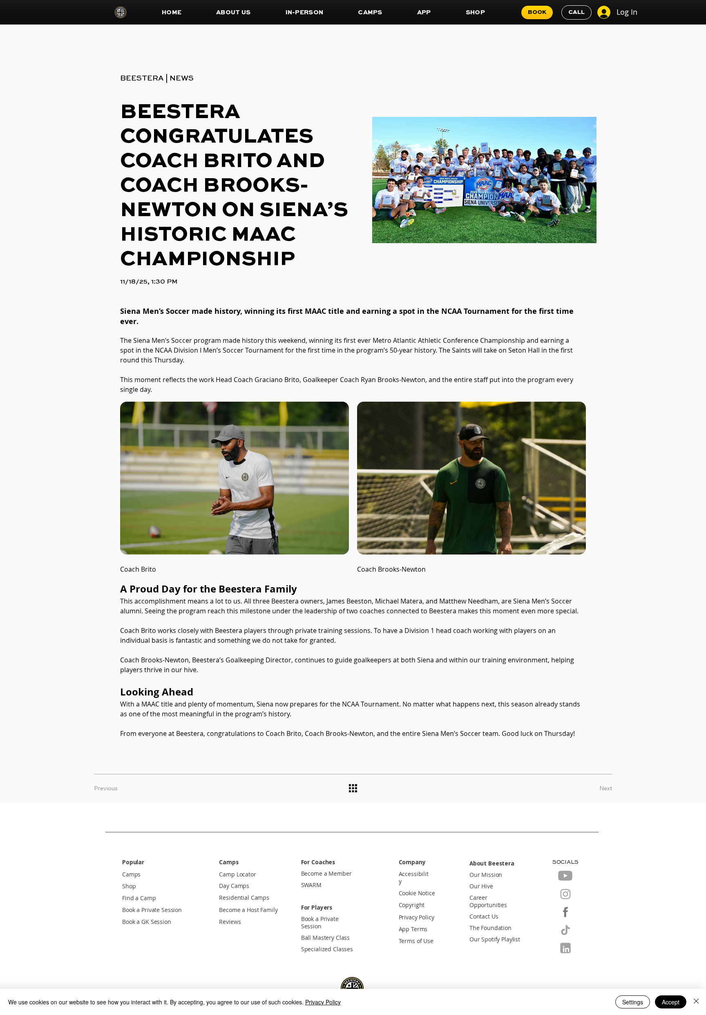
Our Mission (486, 875)
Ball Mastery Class (325, 937)
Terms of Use (416, 941)
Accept (670, 1002)
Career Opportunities (488, 901)
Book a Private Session (152, 910)
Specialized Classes (327, 949)
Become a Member (326, 873)
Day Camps (234, 886)
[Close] (696, 1001)
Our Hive (481, 886)
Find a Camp (139, 898)
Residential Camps (244, 897)
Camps (131, 874)
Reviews (230, 922)
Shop (129, 886)
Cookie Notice (417, 893)
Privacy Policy (416, 917)
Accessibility (414, 877)
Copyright (412, 905)
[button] (233, 12)
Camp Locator (237, 874)
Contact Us (483, 916)
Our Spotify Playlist (494, 939)
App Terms (413, 929)
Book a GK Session (146, 922)
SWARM (311, 885)
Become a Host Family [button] (248, 910)
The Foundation (490, 928)
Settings (632, 1002)
